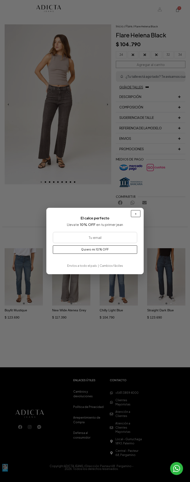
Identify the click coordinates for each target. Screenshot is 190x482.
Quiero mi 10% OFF (95, 249)
